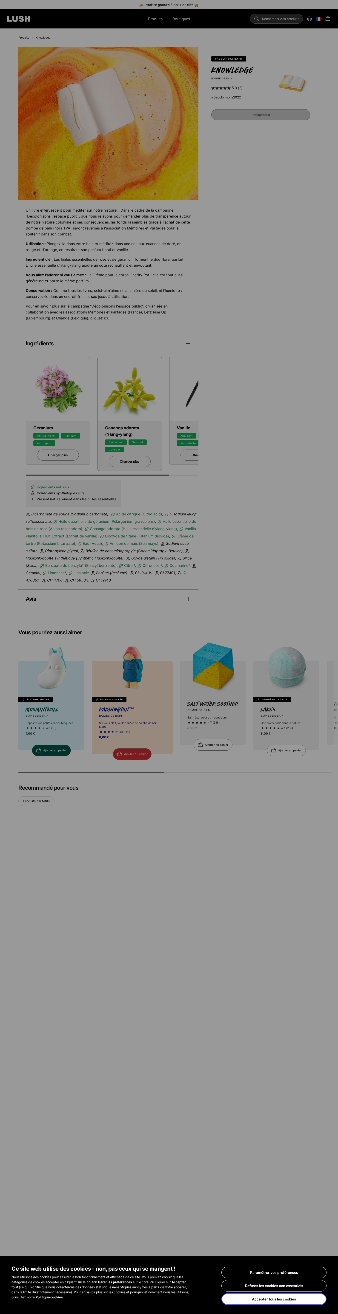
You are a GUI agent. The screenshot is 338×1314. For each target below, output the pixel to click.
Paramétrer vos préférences (274, 1272)
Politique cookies (49, 1297)
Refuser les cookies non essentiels (274, 1285)
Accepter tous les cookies (274, 1299)
